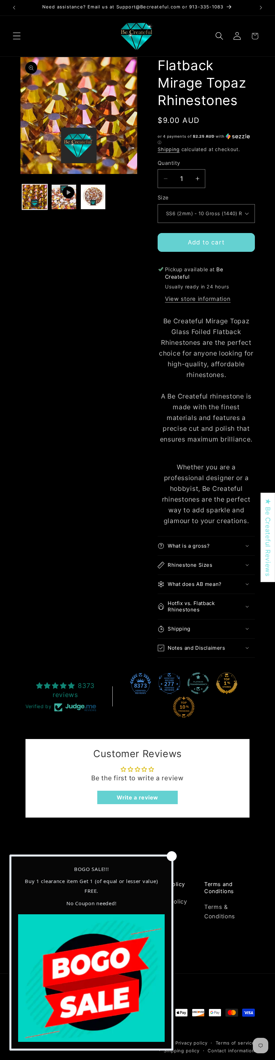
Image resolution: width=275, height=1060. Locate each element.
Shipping (169, 149)
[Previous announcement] (14, 7)
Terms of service (235, 1043)
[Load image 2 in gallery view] (93, 197)
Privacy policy (191, 1043)
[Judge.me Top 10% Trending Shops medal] (184, 707)
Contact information (231, 1050)
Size (163, 197)
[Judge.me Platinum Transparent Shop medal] (198, 683)
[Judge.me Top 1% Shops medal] (226, 683)
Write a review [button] (137, 797)
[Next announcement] (261, 7)
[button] (17, 36)
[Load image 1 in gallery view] (34, 197)
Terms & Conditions (219, 912)
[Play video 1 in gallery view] (63, 197)
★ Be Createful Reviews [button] (268, 537)
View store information (198, 298)
